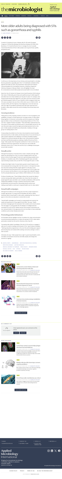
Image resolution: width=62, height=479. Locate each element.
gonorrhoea (15, 243)
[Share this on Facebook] (2, 38)
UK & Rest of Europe (8, 250)
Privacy (22, 470)
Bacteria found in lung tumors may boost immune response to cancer (27, 284)
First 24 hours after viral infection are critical (28, 378)
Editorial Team (24, 443)
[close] (40, 35)
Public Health (23, 246)
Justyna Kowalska (19, 244)
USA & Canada (18, 250)
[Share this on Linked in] (7, 38)
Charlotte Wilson (35, 270)
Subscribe (14, 4)
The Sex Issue (25, 248)
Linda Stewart (6, 33)
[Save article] (39, 38)
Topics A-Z (38, 441)
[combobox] (23, 4)
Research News (33, 246)
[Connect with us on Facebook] (59, 451)
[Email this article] (10, 38)
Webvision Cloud (35, 474)
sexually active (7, 248)
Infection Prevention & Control (28, 243)
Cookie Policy (13, 470)
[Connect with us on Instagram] (48, 451)
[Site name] (22, 12)
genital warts (6, 243)
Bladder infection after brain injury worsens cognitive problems (28, 363)
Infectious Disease (8, 244)
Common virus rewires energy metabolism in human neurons (28, 300)
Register (23, 332)
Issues (4, 441)
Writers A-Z (53, 441)
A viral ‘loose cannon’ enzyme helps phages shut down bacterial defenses (28, 346)
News (2, 22)
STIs (14, 248)
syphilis (18, 248)
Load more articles (21, 312)
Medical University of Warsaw (11, 246)
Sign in (23, 35)
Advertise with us (7, 443)
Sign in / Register (5, 4)
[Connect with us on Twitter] (55, 451)
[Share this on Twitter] (5, 38)
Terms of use (31, 470)
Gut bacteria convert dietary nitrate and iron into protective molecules (27, 267)
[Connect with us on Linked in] (52, 451)
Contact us (23, 441)
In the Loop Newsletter (38, 444)
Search (28, 4)
